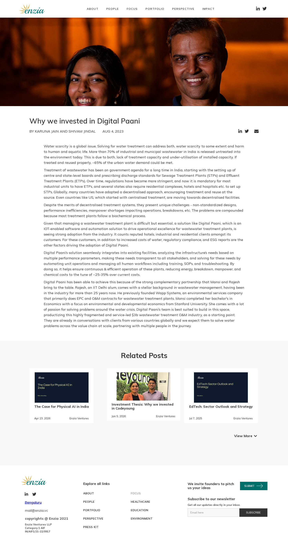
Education (139, 510)
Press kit (91, 527)
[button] (132, 9)
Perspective (183, 9)
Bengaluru (33, 502)
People (112, 9)
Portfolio (155, 9)
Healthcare (140, 501)
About (93, 9)
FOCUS (136, 493)
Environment (142, 518)
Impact (208, 9)
